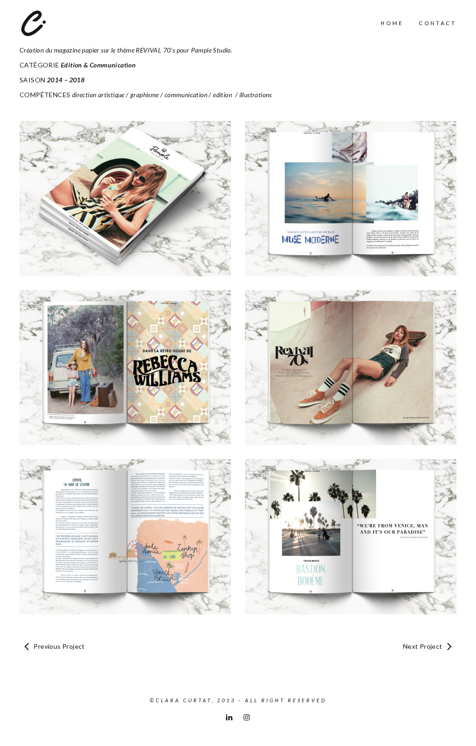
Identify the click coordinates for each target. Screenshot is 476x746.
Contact (437, 23)
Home (392, 23)
